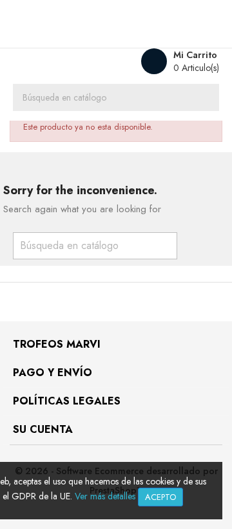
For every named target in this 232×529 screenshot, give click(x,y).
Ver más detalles (105, 496)
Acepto (160, 497)
